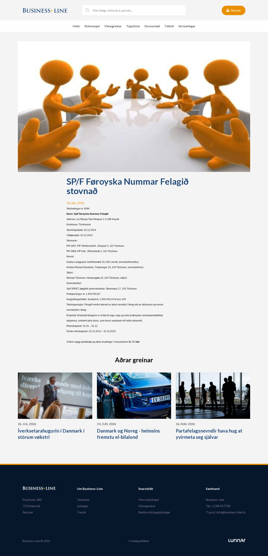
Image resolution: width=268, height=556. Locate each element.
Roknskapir (92, 26)
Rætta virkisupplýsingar (154, 512)
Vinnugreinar (113, 26)
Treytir (81, 512)
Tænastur (83, 499)
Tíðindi (169, 26)
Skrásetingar (186, 26)
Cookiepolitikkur (139, 541)
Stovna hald (152, 26)
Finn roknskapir (148, 499)
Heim (76, 26)
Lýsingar (82, 506)
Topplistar (133, 26)
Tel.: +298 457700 (218, 506)
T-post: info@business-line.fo (225, 512)
